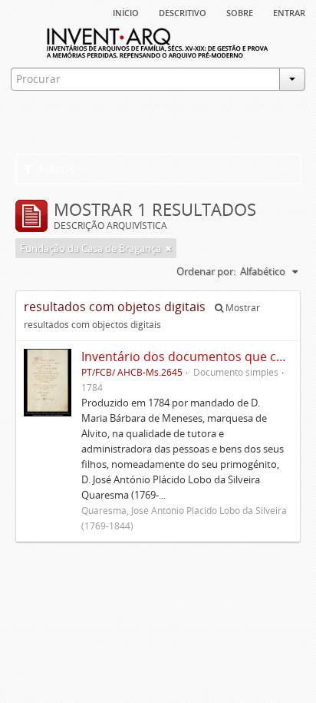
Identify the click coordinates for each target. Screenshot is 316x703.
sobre (239, 11)
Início (126, 11)
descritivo (182, 11)
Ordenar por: (205, 271)
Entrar (289, 11)
